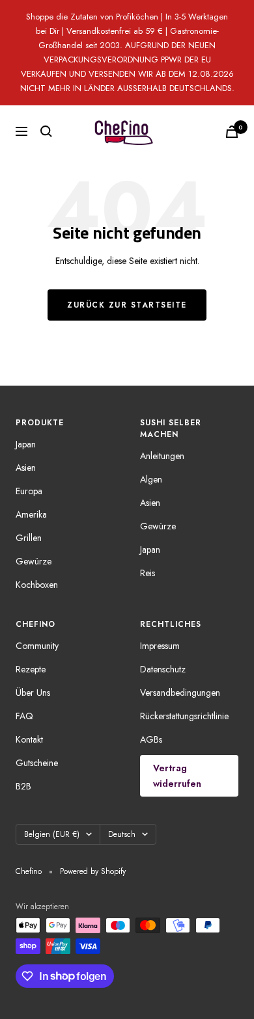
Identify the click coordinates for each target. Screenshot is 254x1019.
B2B (23, 786)
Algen (151, 479)
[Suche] (46, 131)
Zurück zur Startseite (127, 305)
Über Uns (33, 692)
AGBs (151, 739)
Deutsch (121, 834)
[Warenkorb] (231, 132)
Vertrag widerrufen (177, 775)
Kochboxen (37, 584)
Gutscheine (37, 762)
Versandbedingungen (180, 692)
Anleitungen (162, 455)
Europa (29, 490)
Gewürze (33, 561)
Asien (26, 467)
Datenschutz (163, 669)
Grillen (29, 537)
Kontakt (29, 739)
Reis (147, 572)
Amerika (31, 514)
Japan (26, 444)
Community (37, 645)
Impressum (160, 645)
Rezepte (31, 669)
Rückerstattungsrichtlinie (184, 715)
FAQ (24, 715)
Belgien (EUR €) (51, 834)
